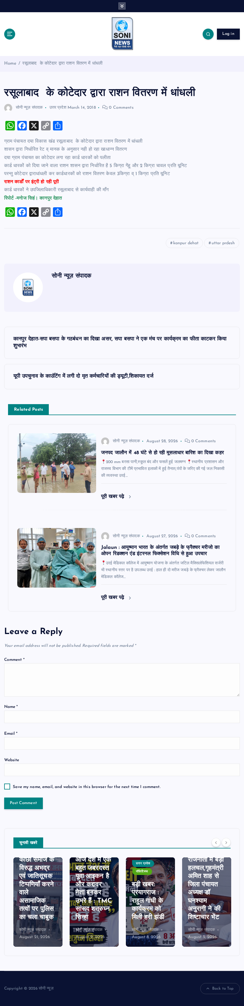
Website (11, 760)
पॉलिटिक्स (86, 871)
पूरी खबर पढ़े (113, 496)
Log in (228, 34)
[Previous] (216, 842)
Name (11, 707)
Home (10, 63)
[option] (37, 902)
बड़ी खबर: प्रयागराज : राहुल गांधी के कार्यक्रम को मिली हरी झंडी (92, 901)
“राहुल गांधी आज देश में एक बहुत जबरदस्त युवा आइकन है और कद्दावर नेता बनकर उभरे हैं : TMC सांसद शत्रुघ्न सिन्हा (37, 884)
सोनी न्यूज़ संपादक (29, 107)
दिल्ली (195, 879)
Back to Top (223, 989)
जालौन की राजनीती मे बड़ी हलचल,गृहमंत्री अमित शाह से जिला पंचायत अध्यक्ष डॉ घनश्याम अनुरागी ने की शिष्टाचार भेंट (150, 884)
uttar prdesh (223, 243)
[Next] (226, 842)
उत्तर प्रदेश (57, 107)
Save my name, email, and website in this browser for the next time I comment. (86, 787)
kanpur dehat (186, 243)
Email (11, 734)
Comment (14, 660)
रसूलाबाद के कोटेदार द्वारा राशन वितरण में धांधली (62, 63)
